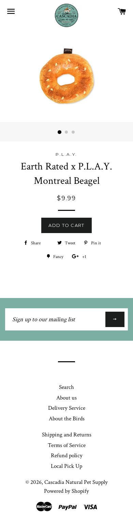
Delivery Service (66, 408)
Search (66, 387)
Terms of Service (67, 445)
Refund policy (67, 455)
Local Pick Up (66, 466)
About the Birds (67, 418)
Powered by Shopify (66, 491)
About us (66, 398)
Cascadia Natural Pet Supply (76, 482)
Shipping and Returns (66, 434)
